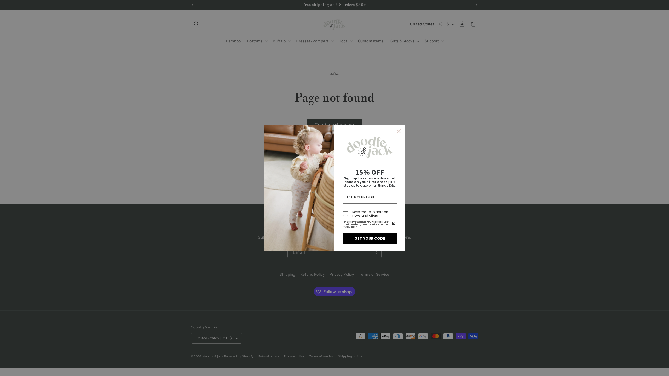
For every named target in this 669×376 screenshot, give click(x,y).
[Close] (399, 131)
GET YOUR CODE (369, 238)
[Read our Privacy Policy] (393, 223)
